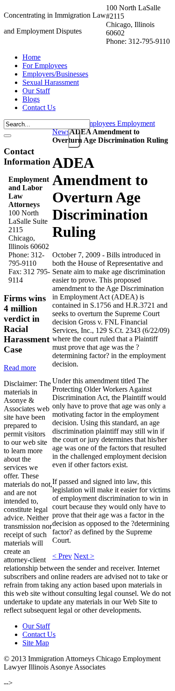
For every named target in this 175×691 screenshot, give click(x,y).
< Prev (62, 556)
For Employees (93, 123)
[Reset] (7, 135)
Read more (20, 368)
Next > (84, 556)
